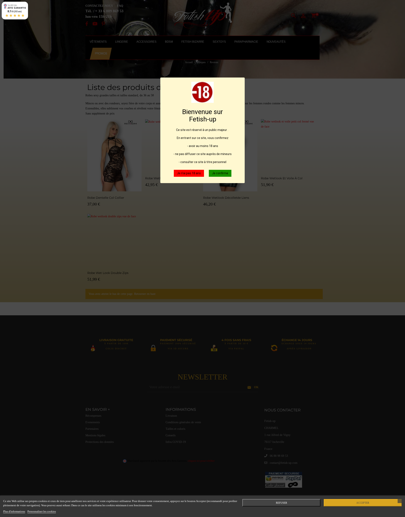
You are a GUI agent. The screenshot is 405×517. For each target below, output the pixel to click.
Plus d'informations (14, 511)
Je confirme (220, 173)
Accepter (362, 502)
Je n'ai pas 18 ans (189, 173)
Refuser (281, 502)
